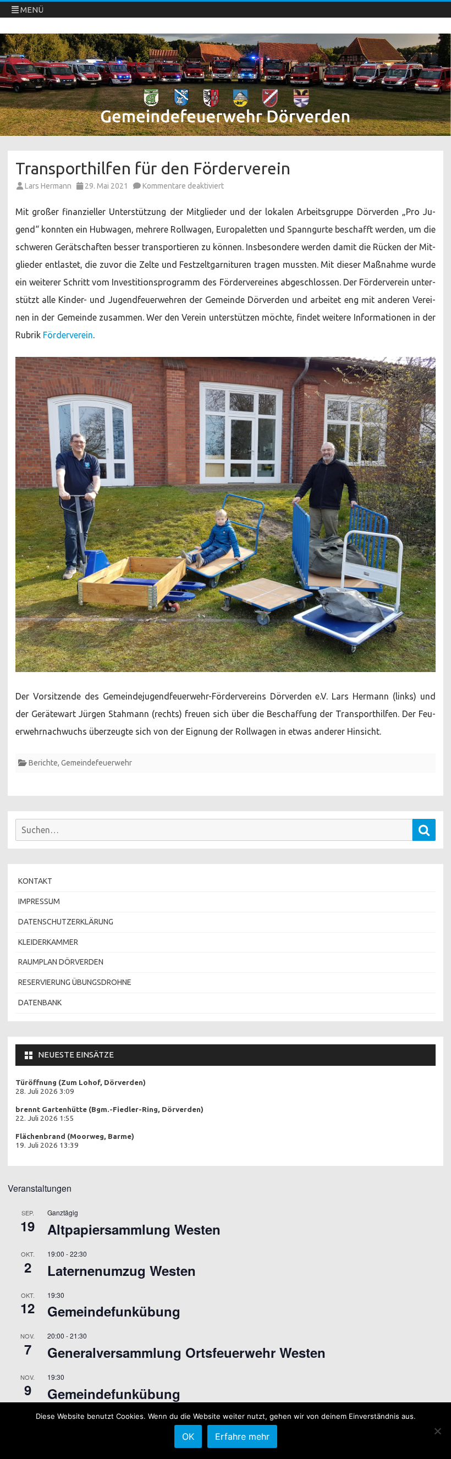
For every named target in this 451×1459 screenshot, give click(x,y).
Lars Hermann (48, 185)
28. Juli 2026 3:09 (44, 1091)
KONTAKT (35, 881)
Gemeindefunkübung (113, 1311)
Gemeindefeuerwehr (96, 762)
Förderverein (68, 335)
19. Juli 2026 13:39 (47, 1145)
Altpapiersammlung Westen (134, 1229)
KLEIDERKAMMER (48, 942)
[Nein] (437, 1430)
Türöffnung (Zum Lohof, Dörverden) (80, 1082)
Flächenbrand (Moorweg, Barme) (74, 1136)
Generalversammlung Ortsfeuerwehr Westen (186, 1352)
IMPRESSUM (39, 901)
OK (188, 1436)
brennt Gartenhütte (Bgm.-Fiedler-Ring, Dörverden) (109, 1109)
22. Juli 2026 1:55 (44, 1118)
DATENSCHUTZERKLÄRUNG (65, 921)
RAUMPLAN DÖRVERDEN (60, 961)
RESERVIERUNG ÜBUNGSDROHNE (74, 982)
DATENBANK (40, 1002)
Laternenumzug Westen (121, 1270)
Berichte (43, 762)
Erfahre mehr (242, 1436)
